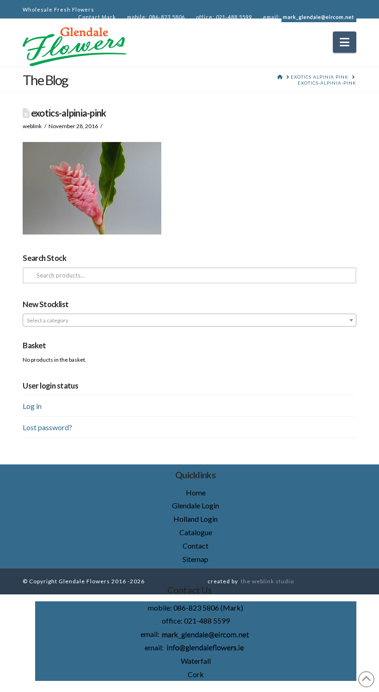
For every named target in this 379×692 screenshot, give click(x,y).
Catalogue (195, 532)
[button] (344, 42)
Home (196, 492)
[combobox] (189, 320)
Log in (32, 406)
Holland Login (195, 518)
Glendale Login (195, 505)
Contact (195, 545)
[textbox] (189, 320)
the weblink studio (267, 581)
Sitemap (195, 559)
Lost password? (47, 427)
